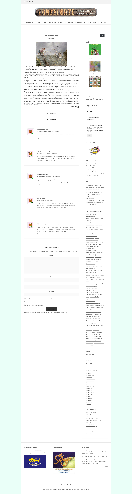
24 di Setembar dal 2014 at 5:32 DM (46, 131)
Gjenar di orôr (89, 373)
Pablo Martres (97, 314)
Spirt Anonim (89, 336)
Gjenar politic (89, 390)
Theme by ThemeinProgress (65, 489)
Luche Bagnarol (99, 279)
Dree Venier (94, 240)
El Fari (87, 244)
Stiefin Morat (98, 338)
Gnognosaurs (89, 422)
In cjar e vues (69, 22)
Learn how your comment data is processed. (56, 312)
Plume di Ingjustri (91, 323)
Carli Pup (88, 227)
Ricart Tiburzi (89, 330)
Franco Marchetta (90, 252)
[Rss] (32, 1)
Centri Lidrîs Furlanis (91, 412)
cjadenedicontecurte (91, 231)
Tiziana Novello (89, 343)
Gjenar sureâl (89, 402)
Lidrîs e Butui (89, 428)
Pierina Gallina (97, 321)
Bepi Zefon (98, 225)
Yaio (38, 198)
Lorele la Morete (90, 279)
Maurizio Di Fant (90, 299)
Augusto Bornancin (90, 222)
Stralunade (97, 341)
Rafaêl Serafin (90, 325)
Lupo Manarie (90, 284)
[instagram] (27, 1)
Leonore (98, 277)
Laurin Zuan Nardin (98, 275)
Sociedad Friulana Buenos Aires (94, 430)
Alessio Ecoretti (99, 218)
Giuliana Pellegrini (90, 266)
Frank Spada (89, 255)
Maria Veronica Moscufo (92, 292)
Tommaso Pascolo (99, 343)
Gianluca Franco (90, 264)
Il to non (90, 111)
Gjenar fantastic (90, 381)
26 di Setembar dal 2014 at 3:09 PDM (47, 176)
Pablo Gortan (89, 314)
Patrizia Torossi (96, 316)
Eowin (87, 246)
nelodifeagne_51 (41, 151)
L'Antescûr (97, 272)
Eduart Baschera (90, 242)
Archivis (88, 351)
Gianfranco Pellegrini (92, 262)
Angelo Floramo (90, 220)
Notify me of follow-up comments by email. (37, 302)
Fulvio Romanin (90, 257)
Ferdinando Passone (91, 248)
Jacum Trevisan (97, 270)
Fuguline (96, 255)
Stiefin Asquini (89, 338)
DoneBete (88, 240)
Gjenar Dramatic (90, 375)
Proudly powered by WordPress (81, 489)
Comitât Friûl (89, 416)
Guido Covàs (99, 266)
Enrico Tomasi (97, 244)
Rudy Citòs (96, 330)
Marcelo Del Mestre (91, 288)
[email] (29, 1)
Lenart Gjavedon (90, 277)
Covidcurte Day (90, 234)
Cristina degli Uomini (91, 236)
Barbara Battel (90, 225)
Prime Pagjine (30, 22)
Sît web (51, 291)
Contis (60, 22)
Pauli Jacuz (96, 318)
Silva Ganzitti (89, 334)
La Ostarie (39, 22)
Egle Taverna (99, 242)
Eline (91, 244)
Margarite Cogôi (90, 290)
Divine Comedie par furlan (92, 418)
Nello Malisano (90, 307)
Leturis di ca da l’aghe (91, 426)
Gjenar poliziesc (90, 392)
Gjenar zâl (88, 404)
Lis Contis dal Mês (94, 88)
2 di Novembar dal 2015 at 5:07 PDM (47, 224)
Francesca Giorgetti (91, 250)
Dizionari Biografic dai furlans (93, 420)
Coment (51, 255)
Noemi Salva (89, 310)
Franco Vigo (99, 252)
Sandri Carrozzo (90, 332)
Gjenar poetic (89, 388)
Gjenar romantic (90, 394)
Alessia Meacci (90, 218)
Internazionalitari (90, 424)
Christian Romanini (98, 229)
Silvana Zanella (97, 334)
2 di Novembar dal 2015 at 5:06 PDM (47, 200)
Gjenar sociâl (89, 398)
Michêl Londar (90, 305)
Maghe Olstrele (98, 284)
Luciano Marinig (90, 281)
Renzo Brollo (99, 325)
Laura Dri (88, 275)
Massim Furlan (94, 297)
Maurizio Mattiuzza (90, 301)
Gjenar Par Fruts (90, 386)
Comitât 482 (89, 414)
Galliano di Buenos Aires (94, 259)
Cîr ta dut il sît (90, 33)
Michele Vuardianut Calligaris (93, 303)
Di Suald (97, 238)
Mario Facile (89, 294)
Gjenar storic (89, 400)
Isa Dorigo (88, 268)
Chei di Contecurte (50, 22)
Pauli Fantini (89, 318)
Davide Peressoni (90, 238)
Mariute (87, 297)
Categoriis (88, 360)
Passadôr (88, 316)
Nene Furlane (99, 307)
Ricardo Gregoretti (98, 328)
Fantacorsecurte (94, 246)
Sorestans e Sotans (91, 431)
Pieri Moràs (89, 321)
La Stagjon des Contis (95, 73)
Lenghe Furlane (80, 22)
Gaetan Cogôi (98, 257)
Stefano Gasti (97, 336)
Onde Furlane (38, 450)
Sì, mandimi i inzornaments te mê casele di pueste (39, 298)
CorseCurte (102, 22)
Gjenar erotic (89, 377)
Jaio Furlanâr (53, 113)
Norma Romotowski (91, 312)
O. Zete (99, 312)
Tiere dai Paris (89, 433)
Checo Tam (89, 229)
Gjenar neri (88, 384)
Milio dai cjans (99, 305)
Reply (57, 131)
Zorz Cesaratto (90, 345)
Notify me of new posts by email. (34, 305)
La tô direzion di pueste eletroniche (93, 118)
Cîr (102, 35)
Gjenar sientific (89, 396)
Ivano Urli (94, 268)
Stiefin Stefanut (90, 341)
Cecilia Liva (95, 227)
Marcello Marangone (91, 286)
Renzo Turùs (89, 328)
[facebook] (24, 1)
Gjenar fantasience (90, 379)
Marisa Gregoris (97, 294)
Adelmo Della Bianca (91, 214)
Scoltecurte (99, 332)
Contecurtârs (91, 22)
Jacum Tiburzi (89, 270)
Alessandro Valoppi (91, 216)
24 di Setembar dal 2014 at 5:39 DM (46, 153)
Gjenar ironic (51, 38)
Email (51, 284)
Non (51, 276)
